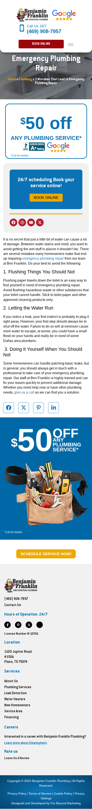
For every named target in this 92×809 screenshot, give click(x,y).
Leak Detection (15, 693)
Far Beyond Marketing (65, 803)
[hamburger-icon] (70, 44)
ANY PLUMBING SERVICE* (46, 138)
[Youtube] (31, 222)
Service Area (13, 711)
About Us (11, 681)
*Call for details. (20, 155)
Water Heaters (14, 699)
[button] (41, 44)
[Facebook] (13, 222)
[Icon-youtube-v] (39, 625)
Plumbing (25, 79)
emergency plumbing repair (43, 258)
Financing (11, 717)
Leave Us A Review (16, 758)
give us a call (24, 392)
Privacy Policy (16, 793)
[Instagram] (22, 222)
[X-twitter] (40, 222)
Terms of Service (40, 793)
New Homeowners (17, 705)
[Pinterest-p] (18, 625)
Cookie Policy (63, 793)
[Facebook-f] (7, 625)
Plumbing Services (17, 687)
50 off (46, 123)
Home (12, 79)
